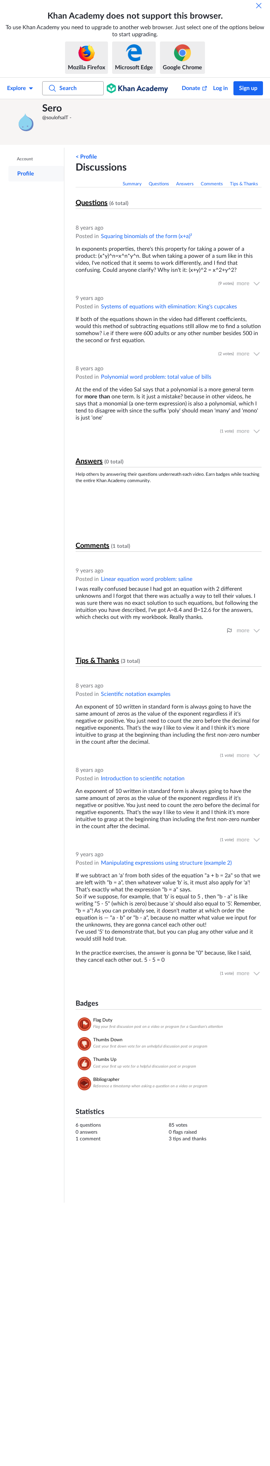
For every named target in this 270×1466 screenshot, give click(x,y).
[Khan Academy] (137, 88)
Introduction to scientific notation (143, 778)
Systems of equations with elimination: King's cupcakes (169, 306)
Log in (220, 88)
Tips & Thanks (244, 184)
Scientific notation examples (136, 694)
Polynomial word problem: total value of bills (156, 377)
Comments (212, 184)
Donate (191, 88)
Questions (159, 184)
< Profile (86, 157)
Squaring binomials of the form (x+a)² (146, 236)
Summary (132, 184)
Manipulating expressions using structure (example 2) (166, 863)
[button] (26, 122)
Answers (185, 184)
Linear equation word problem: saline (146, 579)
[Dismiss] (258, 5)
